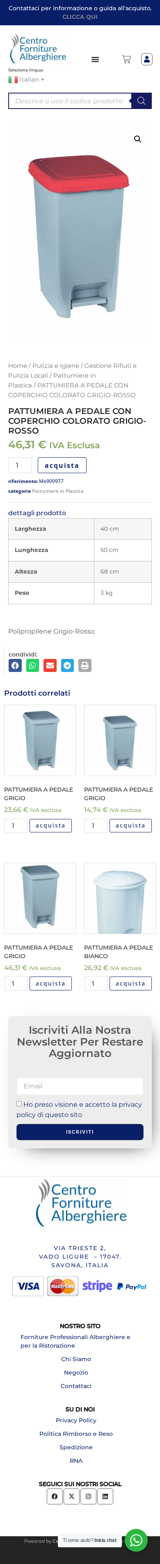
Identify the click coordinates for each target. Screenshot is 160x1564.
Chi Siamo (76, 1359)
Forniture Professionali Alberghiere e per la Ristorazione (75, 1341)
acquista (62, 465)
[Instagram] (88, 1496)
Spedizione (76, 1447)
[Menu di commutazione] (95, 59)
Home (17, 365)
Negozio (76, 1372)
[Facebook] (55, 1496)
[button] (137, 139)
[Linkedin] (105, 1496)
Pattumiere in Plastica (58, 490)
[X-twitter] (72, 1496)
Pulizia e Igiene (55, 365)
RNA (76, 1460)
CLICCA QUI (80, 16)
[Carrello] (126, 59)
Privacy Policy (76, 1420)
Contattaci (76, 1386)
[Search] (141, 101)
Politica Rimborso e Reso (76, 1433)
